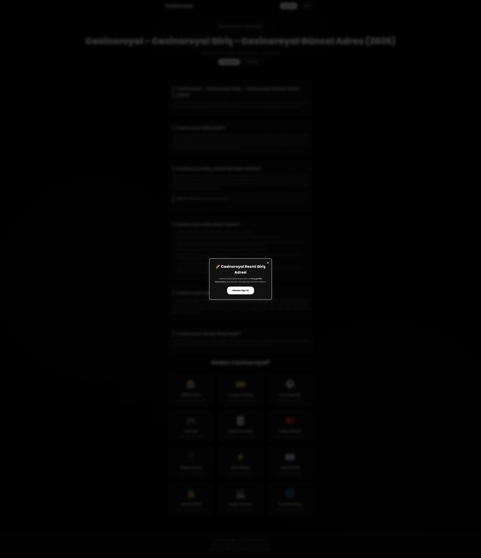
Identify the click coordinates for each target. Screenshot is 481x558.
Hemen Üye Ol (240, 290)
